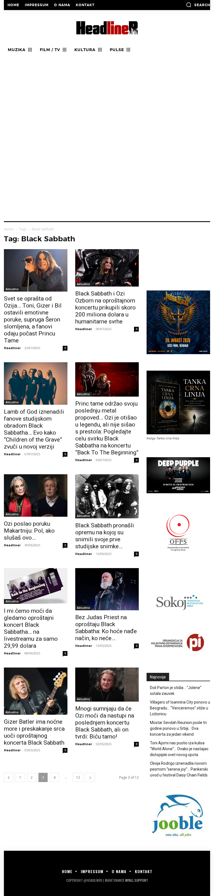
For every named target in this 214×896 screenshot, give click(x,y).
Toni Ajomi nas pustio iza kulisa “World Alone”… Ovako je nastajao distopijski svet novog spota (179, 749)
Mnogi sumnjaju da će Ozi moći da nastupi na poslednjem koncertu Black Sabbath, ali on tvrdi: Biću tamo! (104, 722)
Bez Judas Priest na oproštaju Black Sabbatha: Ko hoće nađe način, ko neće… (106, 628)
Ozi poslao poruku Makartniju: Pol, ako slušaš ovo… (29, 530)
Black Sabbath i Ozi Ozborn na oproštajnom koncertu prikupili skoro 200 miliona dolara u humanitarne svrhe (105, 307)
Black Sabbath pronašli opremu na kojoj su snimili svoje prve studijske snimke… (104, 536)
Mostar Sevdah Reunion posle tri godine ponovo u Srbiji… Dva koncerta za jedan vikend (178, 728)
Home (9, 229)
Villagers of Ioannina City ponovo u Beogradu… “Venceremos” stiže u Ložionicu (180, 708)
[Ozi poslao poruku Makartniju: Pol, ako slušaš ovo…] (35, 495)
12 (78, 777)
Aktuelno (12, 289)
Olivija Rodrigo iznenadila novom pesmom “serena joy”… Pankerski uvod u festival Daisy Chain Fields (179, 769)
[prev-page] (8, 777)
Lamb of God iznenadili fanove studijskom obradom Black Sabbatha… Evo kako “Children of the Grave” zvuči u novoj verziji (34, 429)
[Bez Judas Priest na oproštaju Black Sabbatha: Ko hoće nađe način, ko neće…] (107, 589)
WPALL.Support (136, 880)
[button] (198, 5)
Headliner (12, 348)
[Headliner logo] (107, 27)
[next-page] (90, 777)
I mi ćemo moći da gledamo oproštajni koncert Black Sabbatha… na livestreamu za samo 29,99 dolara (31, 628)
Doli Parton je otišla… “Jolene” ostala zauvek (175, 690)
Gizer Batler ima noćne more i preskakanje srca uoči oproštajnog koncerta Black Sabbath (34, 732)
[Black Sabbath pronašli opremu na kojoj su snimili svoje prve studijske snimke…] (107, 496)
